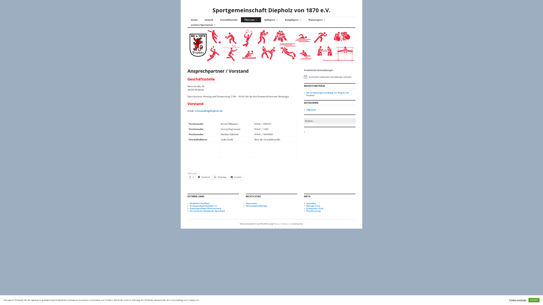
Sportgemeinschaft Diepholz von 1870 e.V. (271, 10)
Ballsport (269, 19)
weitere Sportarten (202, 24)
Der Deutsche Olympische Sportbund (207, 211)
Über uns (249, 19)
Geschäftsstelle (229, 19)
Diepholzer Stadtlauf (199, 203)
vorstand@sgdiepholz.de (209, 110)
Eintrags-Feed (313, 206)
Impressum (251, 203)
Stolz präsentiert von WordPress (255, 224)
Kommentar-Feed (314, 208)
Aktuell (208, 19)
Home (194, 19)
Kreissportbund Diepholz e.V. (203, 206)
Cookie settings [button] (517, 300)
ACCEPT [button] (534, 300)
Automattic (297, 224)
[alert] (329, 77)
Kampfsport (291, 19)
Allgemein (311, 110)
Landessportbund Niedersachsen (205, 208)
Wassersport (315, 19)
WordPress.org (313, 211)
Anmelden (311, 203)
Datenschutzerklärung (256, 206)
